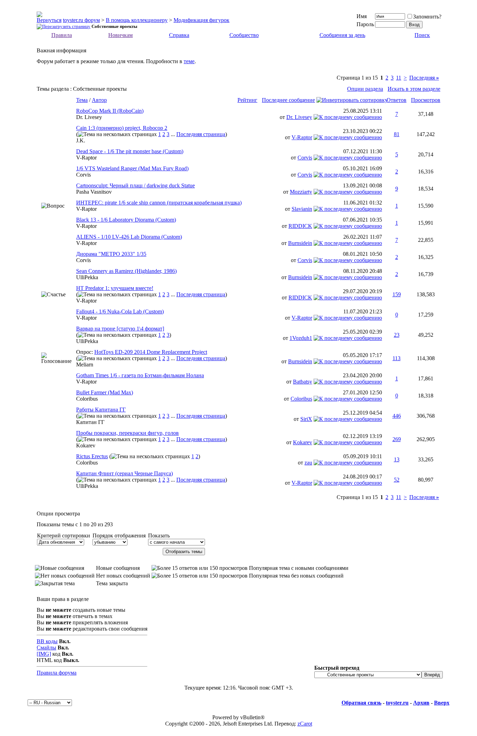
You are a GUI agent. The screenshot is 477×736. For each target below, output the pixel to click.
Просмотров (425, 100)
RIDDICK (300, 226)
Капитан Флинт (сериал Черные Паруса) (124, 473)
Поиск (422, 35)
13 (396, 459)
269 (396, 439)
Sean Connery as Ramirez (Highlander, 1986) (126, 271)
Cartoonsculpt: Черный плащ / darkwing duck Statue (135, 185)
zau (308, 463)
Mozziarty (301, 192)
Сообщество (244, 35)
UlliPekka (87, 277)
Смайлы (46, 647)
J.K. (80, 140)
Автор (99, 100)
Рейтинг (247, 100)
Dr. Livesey (89, 117)
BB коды (47, 641)
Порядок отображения (119, 535)
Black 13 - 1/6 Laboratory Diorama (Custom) (126, 220)
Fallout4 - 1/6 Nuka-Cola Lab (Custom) (120, 311)
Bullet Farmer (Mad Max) (104, 392)
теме (189, 61)
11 (398, 78)
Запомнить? (427, 17)
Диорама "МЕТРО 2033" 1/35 (111, 254)
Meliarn (84, 364)
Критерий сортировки (63, 535)
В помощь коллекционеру (137, 20)
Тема (82, 100)
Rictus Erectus (92, 456)
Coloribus (87, 399)
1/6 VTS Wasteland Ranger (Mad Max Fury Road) (132, 168)
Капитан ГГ (90, 422)
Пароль (365, 24)
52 (396, 480)
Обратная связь (361, 703)
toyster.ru (397, 703)
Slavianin (302, 209)
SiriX (306, 419)
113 (396, 358)
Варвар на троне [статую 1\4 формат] (120, 329)
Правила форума (56, 673)
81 (396, 134)
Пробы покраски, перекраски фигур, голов (127, 433)
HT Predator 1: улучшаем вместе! (114, 288)
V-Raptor (302, 137)
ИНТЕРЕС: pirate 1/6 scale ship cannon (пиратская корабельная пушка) (159, 203)
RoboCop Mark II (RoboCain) (110, 111)
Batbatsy (302, 382)
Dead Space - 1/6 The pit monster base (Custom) (129, 151)
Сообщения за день (342, 35)
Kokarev (85, 445)
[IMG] (44, 654)
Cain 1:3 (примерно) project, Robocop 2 (121, 128)
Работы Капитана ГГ (101, 409)
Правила (61, 35)
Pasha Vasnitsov (94, 192)
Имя (362, 16)
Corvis (305, 158)
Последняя (424, 78)
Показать (159, 535)
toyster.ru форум (81, 20)
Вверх (441, 703)
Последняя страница (200, 134)
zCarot (305, 724)
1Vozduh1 (300, 338)
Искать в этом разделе (414, 89)
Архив (421, 703)
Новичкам (120, 35)
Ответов (396, 100)
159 (396, 294)
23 (396, 335)
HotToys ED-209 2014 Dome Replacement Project (150, 352)
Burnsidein (300, 243)
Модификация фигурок (201, 20)
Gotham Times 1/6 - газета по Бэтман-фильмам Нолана (140, 375)
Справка (179, 35)
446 (396, 416)
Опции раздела (365, 89)
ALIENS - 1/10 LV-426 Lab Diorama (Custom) (129, 237)
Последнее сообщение (288, 100)
